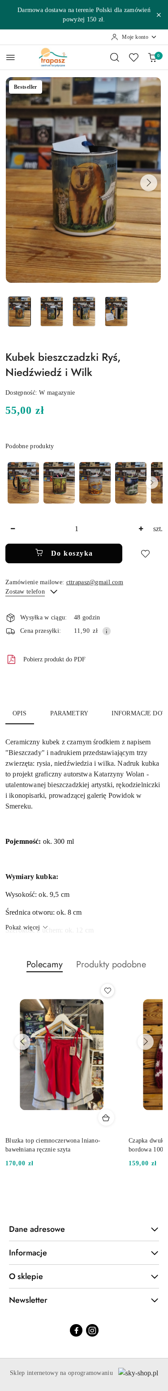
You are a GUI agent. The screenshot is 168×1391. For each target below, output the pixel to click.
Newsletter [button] (28, 1300)
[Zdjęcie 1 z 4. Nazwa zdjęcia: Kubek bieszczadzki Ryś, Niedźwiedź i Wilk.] (19, 311)
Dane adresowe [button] (37, 1229)
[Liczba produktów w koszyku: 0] (152, 57)
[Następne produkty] (146, 1042)
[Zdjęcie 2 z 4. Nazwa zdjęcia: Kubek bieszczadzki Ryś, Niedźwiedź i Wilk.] (52, 311)
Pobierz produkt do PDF (54, 659)
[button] (148, 182)
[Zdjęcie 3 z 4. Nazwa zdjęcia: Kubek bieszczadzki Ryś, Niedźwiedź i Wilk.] (84, 311)
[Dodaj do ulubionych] (145, 553)
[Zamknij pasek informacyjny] (159, 15)
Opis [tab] (20, 713)
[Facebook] (76, 1330)
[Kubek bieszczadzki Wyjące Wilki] (130, 483)
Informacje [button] (28, 1253)
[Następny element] (152, 483)
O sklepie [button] (26, 1276)
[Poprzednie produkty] (22, 1042)
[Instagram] (92, 1330)
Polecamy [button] (44, 964)
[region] (84, 483)
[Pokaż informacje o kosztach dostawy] (107, 631)
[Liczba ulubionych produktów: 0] (133, 57)
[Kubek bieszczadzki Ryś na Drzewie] (95, 483)
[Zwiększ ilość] (140, 529)
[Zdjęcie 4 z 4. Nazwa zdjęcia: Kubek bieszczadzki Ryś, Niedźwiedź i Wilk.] (116, 311)
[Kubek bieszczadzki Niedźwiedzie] (59, 483)
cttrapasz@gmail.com (94, 582)
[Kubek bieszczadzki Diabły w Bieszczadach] (23, 483)
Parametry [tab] (69, 713)
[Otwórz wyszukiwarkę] (115, 57)
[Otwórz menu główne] (10, 57)
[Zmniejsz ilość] (12, 529)
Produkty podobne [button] (111, 964)
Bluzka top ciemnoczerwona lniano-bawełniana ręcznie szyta (52, 1145)
